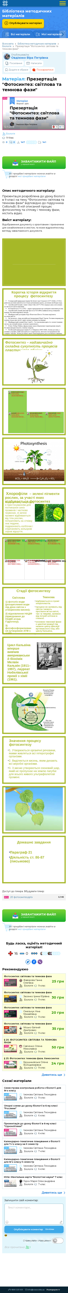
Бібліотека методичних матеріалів (37, 43)
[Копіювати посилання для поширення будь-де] (28, 961)
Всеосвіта (7, 43)
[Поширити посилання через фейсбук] (34, 961)
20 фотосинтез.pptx (21, 897)
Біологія (6, 46)
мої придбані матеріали (32, 176)
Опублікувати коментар (34, 1229)
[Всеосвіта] (5, 3)
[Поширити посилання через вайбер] (40, 961)
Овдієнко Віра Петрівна (29, 57)
